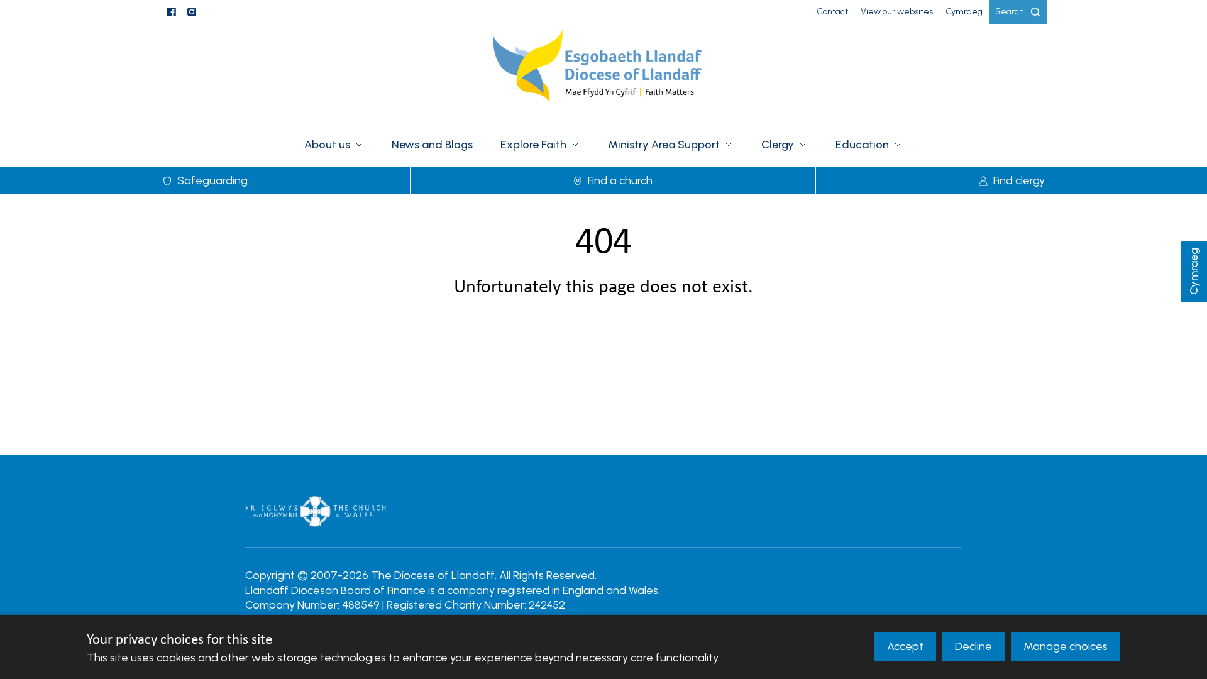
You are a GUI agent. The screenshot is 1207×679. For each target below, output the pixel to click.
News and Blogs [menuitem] (432, 145)
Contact (832, 11)
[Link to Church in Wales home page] (315, 511)
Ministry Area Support (664, 145)
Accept (905, 646)
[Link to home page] (603, 73)
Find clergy (1019, 180)
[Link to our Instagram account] (191, 11)
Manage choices (1065, 646)
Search (1009, 11)
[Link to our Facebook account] (171, 11)
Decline (973, 646)
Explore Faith (533, 145)
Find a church (620, 180)
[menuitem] (832, 12)
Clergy (777, 145)
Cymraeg (1194, 271)
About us (327, 145)
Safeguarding (212, 180)
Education (862, 145)
